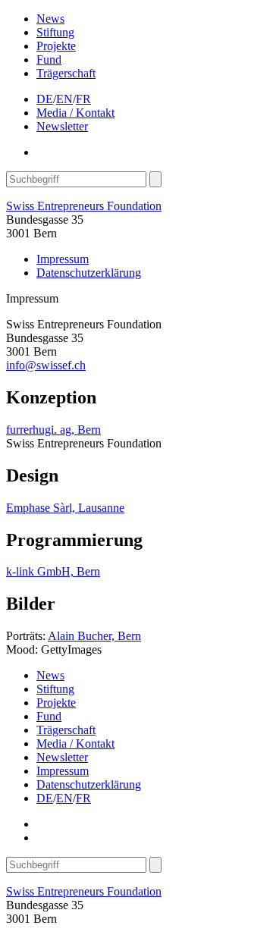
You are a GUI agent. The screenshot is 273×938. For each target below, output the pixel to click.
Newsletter (62, 126)
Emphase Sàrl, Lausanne (65, 507)
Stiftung (55, 32)
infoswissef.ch (46, 365)
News (50, 18)
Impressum (62, 259)
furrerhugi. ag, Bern (53, 429)
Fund (48, 59)
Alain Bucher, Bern (94, 635)
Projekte (56, 45)
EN (64, 99)
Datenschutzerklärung (88, 272)
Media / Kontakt (75, 112)
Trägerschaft (66, 73)
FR (83, 99)
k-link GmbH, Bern (53, 571)
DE (44, 99)
